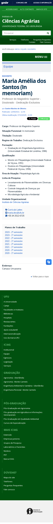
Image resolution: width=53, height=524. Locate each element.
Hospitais (8, 317)
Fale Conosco (45, 42)
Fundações (8, 326)
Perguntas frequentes (13, 485)
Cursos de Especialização (15, 423)
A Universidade (10, 301)
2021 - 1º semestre (13, 247)
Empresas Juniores (12, 439)
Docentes (32, 49)
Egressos (8, 357)
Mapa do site (41, 9)
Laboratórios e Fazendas (14, 447)
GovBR (4, 2)
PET (5, 455)
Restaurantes (9, 321)
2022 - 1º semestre (13, 241)
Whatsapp (45, 119)
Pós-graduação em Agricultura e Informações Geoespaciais (23, 413)
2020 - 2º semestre (13, 250)
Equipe (23, 49)
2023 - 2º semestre (13, 232)
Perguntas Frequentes (42, 40)
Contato (32, 42)
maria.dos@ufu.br (16, 212)
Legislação (8, 361)
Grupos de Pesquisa (12, 443)
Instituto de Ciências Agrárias (15, 202)
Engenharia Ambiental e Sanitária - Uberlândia (23, 385)
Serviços (12, 40)
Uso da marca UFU (11, 337)
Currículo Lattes (15, 209)
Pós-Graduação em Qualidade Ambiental (21, 419)
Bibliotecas (8, 313)
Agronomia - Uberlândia (14, 377)
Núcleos (7, 451)
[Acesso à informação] (35, 511)
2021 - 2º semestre (13, 244)
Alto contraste (27, 9)
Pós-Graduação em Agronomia (17, 408)
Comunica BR (21, 3)
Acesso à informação (42, 3)
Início (17, 49)
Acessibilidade (12, 9)
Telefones (25, 40)
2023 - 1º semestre (13, 235)
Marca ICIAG (9, 459)
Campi (6, 305)
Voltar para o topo (40, 276)
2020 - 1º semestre (13, 253)
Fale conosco (9, 489)
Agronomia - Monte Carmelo (16, 381)
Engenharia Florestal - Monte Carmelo (20, 390)
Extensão (8, 435)
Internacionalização (12, 333)
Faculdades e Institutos (13, 309)
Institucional (9, 349)
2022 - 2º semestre (13, 238)
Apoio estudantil (11, 329)
